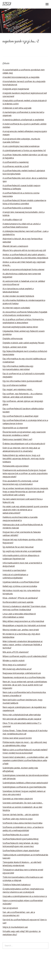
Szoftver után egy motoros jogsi (18, 818)
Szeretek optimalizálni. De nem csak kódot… (23, 802)
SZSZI (7, 3)
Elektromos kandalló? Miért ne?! (17, 439)
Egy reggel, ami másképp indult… (18, 389)
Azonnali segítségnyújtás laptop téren (20, 326)
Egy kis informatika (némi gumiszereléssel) (22, 381)
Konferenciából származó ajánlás (18, 602)
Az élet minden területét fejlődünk (18, 296)
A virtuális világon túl (12, 219)
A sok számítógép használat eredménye (21, 146)
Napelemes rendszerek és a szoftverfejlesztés (24, 677)
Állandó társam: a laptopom (15, 246)
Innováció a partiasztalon (14, 570)
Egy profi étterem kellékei (14, 385)
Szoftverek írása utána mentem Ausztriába (22, 823)
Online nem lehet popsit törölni (17, 738)
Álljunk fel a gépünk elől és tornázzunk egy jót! (24, 250)
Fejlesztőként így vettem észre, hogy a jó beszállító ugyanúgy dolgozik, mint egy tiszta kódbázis (23, 458)
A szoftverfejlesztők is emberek (17, 207)
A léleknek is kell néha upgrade (17, 108)
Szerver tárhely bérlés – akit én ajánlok (21, 814)
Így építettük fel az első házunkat (18, 547)
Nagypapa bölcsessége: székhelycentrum (22, 673)
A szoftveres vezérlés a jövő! (16, 166)
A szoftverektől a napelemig (16, 162)
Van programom (10, 908)
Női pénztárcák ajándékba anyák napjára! (22, 718)
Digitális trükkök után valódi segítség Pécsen (23, 342)
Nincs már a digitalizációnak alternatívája (22, 714)
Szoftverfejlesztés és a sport (16, 834)
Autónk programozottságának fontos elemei (23, 269)
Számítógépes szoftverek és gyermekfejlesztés (24, 787)
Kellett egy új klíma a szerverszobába (20, 586)
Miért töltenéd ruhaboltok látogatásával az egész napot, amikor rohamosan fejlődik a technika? (23, 644)
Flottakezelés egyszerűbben (16, 466)
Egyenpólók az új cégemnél (15, 427)
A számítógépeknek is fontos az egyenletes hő (24, 150)
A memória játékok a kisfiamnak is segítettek (23, 119)
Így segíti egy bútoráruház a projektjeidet (22, 551)
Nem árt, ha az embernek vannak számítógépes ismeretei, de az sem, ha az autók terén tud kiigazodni (25, 684)
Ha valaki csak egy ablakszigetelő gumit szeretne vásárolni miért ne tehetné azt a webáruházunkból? (25, 509)
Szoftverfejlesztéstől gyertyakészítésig (20, 838)
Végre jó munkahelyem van (15, 927)
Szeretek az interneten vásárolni (18, 798)
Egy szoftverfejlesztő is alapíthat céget (20, 416)
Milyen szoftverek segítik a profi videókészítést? (25, 656)
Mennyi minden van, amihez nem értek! (21, 629)
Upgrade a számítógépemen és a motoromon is (25, 896)
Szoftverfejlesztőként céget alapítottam (21, 850)
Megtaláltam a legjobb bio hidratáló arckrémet (24, 625)
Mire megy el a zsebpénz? (14, 664)
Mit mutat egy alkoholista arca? (17, 669)
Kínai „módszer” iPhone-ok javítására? (20, 598)
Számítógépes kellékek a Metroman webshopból (25, 782)
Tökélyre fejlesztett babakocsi (17, 884)
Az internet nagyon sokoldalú (16, 307)
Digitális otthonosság (13, 338)
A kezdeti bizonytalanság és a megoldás (21, 77)
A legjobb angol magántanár (16, 88)
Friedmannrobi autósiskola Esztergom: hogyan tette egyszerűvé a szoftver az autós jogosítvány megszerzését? (25, 473)
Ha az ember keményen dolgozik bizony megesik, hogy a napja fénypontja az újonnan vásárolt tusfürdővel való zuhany (25, 491)
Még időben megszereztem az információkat (23, 621)
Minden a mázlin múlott (14, 660)
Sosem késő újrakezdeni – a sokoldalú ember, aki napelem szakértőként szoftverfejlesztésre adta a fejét (25, 760)
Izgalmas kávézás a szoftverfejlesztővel (21, 582)
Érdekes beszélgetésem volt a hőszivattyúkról (24, 443)
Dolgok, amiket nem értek (15, 347)
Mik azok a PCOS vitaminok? (16, 652)
